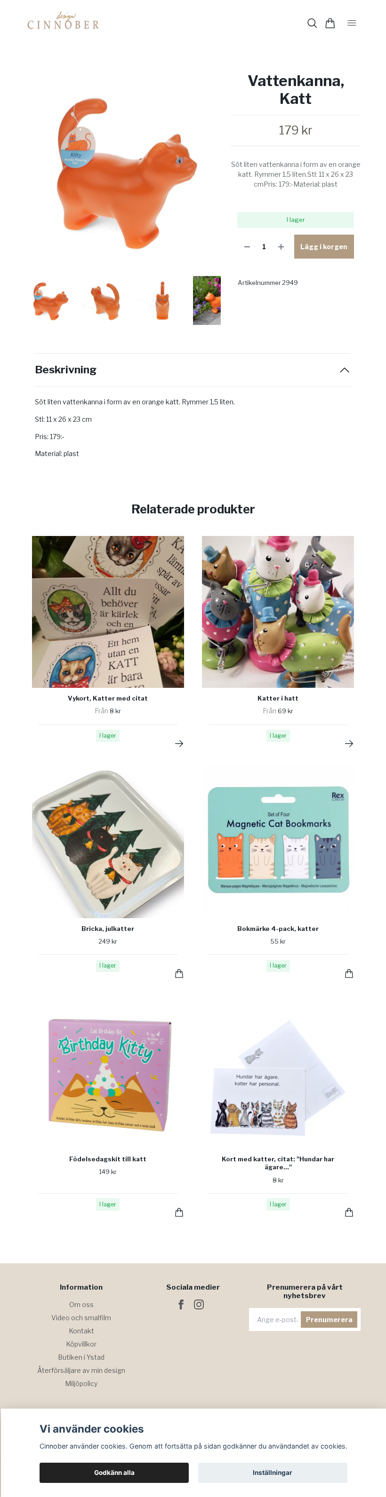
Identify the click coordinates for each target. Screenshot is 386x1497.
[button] (206, 173)
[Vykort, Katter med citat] (179, 743)
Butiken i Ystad (81, 1357)
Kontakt (81, 1331)
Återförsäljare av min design (81, 1370)
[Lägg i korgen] (179, 973)
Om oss (81, 1304)
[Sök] (312, 23)
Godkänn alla (114, 1472)
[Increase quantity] (281, 246)
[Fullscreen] (123, 170)
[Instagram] (199, 1304)
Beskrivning (65, 369)
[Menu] (351, 23)
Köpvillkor (81, 1344)
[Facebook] (181, 1304)
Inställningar (272, 1472)
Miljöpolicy (81, 1383)
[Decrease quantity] (247, 246)
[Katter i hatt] (349, 743)
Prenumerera (329, 1320)
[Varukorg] (330, 23)
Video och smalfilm (81, 1318)
